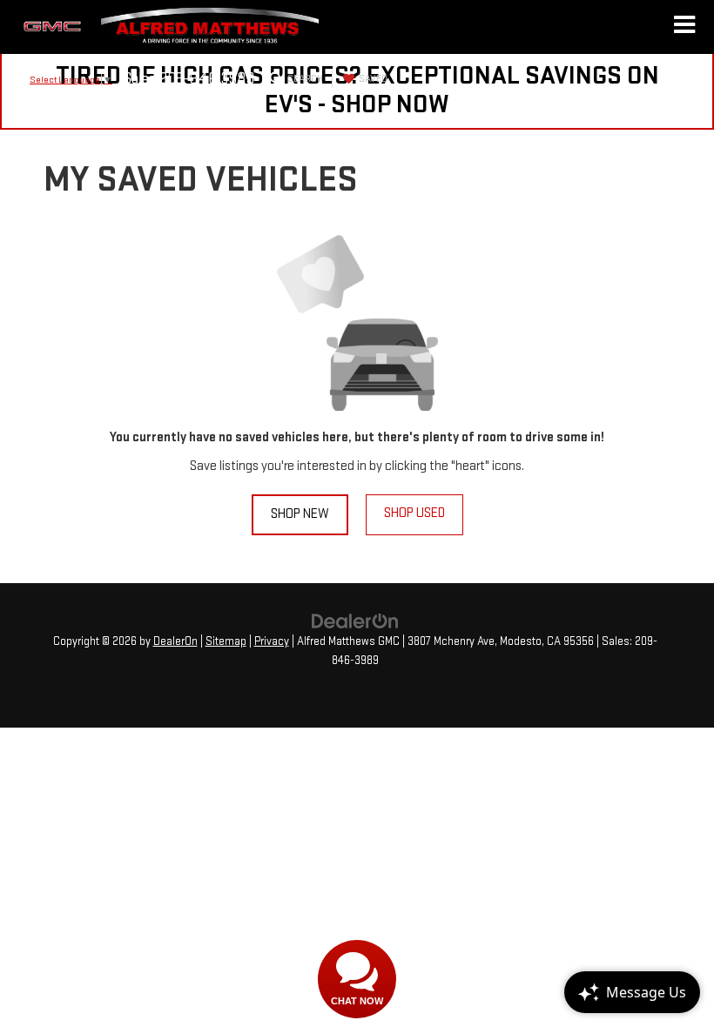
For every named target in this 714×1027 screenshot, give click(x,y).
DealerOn (175, 641)
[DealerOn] (355, 621)
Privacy (271, 641)
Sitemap (225, 641)
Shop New (300, 514)
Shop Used (414, 513)
